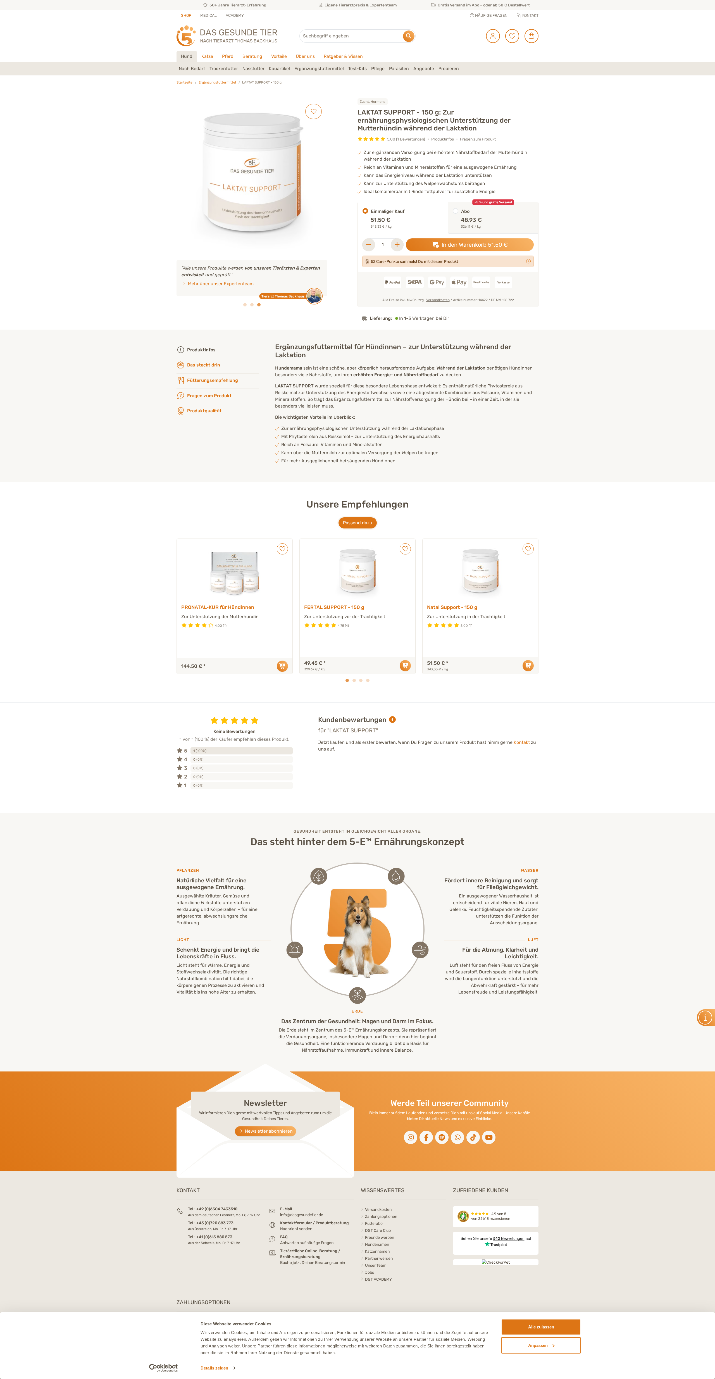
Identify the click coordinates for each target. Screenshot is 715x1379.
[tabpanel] (357, 68)
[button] (192, 68)
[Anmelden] (491, 36)
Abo (465, 211)
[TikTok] (473, 1137)
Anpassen (538, 1345)
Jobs (369, 1272)
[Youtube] (488, 1137)
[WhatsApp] (457, 1137)
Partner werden (379, 1258)
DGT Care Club (378, 1230)
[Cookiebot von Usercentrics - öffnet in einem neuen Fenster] (163, 1368)
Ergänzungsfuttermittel (217, 82)
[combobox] (357, 36)
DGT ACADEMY (378, 1279)
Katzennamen (377, 1251)
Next (535, 606)
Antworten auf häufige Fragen (306, 1242)
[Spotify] (442, 1137)
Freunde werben (379, 1237)
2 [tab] (252, 305)
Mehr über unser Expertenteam (220, 283)
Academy (235, 15)
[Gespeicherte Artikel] (510, 36)
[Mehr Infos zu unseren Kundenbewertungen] (392, 720)
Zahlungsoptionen (381, 1216)
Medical (208, 15)
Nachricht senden (296, 1228)
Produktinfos (442, 139)
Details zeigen (214, 1368)
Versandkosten (438, 300)
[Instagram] (410, 1137)
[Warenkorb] (529, 36)
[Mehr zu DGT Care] (528, 261)
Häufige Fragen (490, 15)
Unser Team (375, 1265)
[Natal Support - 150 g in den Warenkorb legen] (528, 665)
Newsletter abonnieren (268, 1131)
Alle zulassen (541, 1327)
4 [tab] (368, 680)
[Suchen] (408, 36)
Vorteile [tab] (279, 56)
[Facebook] (426, 1137)
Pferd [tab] (227, 56)
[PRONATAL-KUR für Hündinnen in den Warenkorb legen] (282, 666)
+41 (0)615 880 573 (214, 1237)
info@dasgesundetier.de (301, 1215)
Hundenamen (377, 1244)
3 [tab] (259, 305)
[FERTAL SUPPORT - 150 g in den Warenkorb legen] (405, 665)
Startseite (184, 82)
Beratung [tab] (252, 56)
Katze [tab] (207, 56)
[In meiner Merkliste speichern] (313, 111)
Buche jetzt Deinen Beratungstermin (312, 1262)
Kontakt (529, 15)
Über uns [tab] (305, 56)
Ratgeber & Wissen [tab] (343, 56)
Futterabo (374, 1223)
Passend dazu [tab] (357, 522)
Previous (180, 606)
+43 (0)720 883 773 (214, 1223)
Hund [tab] (186, 56)
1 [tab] (245, 305)
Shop (186, 15)
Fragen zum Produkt (478, 139)
